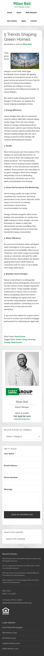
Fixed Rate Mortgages (12, 627)
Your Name (10, 454)
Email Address (11, 466)
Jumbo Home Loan (11, 643)
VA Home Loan (9, 638)
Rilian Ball (22, 3)
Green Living (21, 339)
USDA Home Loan (10, 649)
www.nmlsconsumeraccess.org (16, 603)
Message (8, 489)
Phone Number (11, 477)
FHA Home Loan (9, 633)
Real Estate (20, 336)
